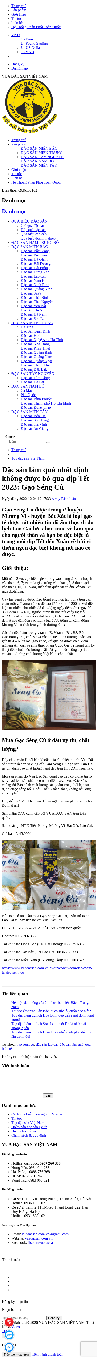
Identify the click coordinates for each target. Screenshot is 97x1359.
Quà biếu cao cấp (34, 234)
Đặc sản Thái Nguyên (37, 302)
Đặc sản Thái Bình (35, 297)
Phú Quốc (28, 395)
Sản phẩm (18, 10)
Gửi (48, 1096)
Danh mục (14, 211)
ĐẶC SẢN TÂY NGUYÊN (42, 157)
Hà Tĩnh (27, 327)
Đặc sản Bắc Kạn (34, 255)
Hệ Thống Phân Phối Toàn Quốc (36, 27)
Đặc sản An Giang (34, 429)
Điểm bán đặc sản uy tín (29, 1127)
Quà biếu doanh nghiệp (38, 238)
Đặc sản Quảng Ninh (36, 289)
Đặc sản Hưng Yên (35, 272)
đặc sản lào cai (47, 1044)
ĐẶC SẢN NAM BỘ (37, 161)
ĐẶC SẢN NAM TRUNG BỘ (35, 242)
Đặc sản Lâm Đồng (35, 378)
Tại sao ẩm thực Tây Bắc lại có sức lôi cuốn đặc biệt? (51, 1011)
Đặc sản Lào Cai (33, 276)
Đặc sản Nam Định (35, 281)
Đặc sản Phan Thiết (35, 348)
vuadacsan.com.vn (39, 1238)
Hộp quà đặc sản (33, 230)
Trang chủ (18, 6)
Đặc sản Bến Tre (33, 416)
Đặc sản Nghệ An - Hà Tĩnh (42, 340)
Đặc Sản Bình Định (35, 331)
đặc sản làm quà (71, 1044)
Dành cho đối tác (24, 1131)
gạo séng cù (25, 1044)
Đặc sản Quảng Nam (36, 357)
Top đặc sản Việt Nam (27, 1123)
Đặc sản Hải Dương (36, 264)
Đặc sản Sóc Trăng (35, 420)
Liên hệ (17, 23)
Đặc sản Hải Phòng (35, 268)
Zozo (16, 1327)
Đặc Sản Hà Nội (33, 310)
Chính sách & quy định (28, 1135)
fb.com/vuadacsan (41, 1243)
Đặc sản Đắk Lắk (34, 369)
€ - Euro (27, 39)
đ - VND (27, 52)
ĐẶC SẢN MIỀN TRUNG (42, 153)
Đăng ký (17, 64)
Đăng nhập (19, 68)
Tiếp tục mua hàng (16, 1354)
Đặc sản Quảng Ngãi (36, 361)
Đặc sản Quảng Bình (36, 352)
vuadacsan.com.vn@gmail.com (45, 1234)
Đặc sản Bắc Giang (35, 251)
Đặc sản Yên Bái (33, 306)
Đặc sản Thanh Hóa (36, 365)
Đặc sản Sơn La (32, 319)
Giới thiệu (18, 14)
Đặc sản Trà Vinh (34, 424)
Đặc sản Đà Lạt (32, 382)
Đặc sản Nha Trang (35, 344)
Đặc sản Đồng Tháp (36, 407)
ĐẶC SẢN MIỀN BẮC (39, 148)
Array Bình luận (64, 499)
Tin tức (16, 18)
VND (15, 35)
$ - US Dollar (31, 48)
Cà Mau (27, 391)
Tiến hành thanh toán (47, 1354)
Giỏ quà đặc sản (33, 226)
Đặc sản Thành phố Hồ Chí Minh (46, 403)
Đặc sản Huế (30, 336)
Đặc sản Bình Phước (36, 399)
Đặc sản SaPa (31, 293)
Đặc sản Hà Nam (33, 314)
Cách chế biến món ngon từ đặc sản (38, 1114)
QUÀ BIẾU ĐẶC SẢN (29, 221)
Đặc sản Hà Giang (34, 259)
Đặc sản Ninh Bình (35, 285)
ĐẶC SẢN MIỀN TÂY (39, 165)
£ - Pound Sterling (34, 43)
